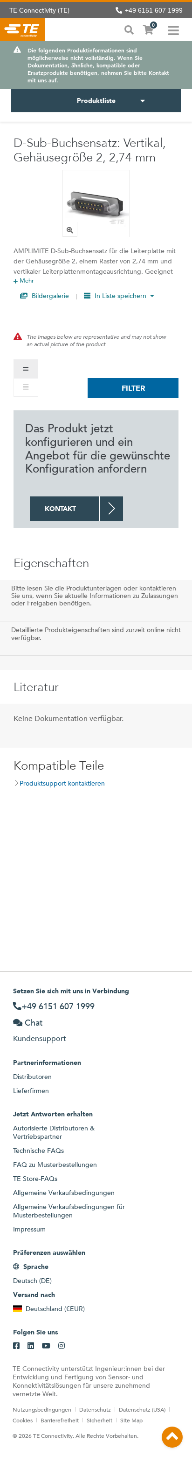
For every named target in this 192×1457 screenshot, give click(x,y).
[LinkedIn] (30, 1346)
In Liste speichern (120, 295)
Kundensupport (39, 1038)
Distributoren (32, 1076)
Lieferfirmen (31, 1090)
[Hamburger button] (173, 29)
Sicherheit (99, 1420)
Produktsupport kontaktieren (62, 783)
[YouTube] (46, 1346)
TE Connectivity (22, 29)
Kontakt (60, 508)
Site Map (131, 1420)
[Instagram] (61, 1346)
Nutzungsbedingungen (42, 1409)
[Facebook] (16, 1346)
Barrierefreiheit (60, 1420)
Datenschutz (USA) (142, 1409)
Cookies (23, 1420)
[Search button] (129, 29)
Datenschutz (95, 1409)
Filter (133, 388)
